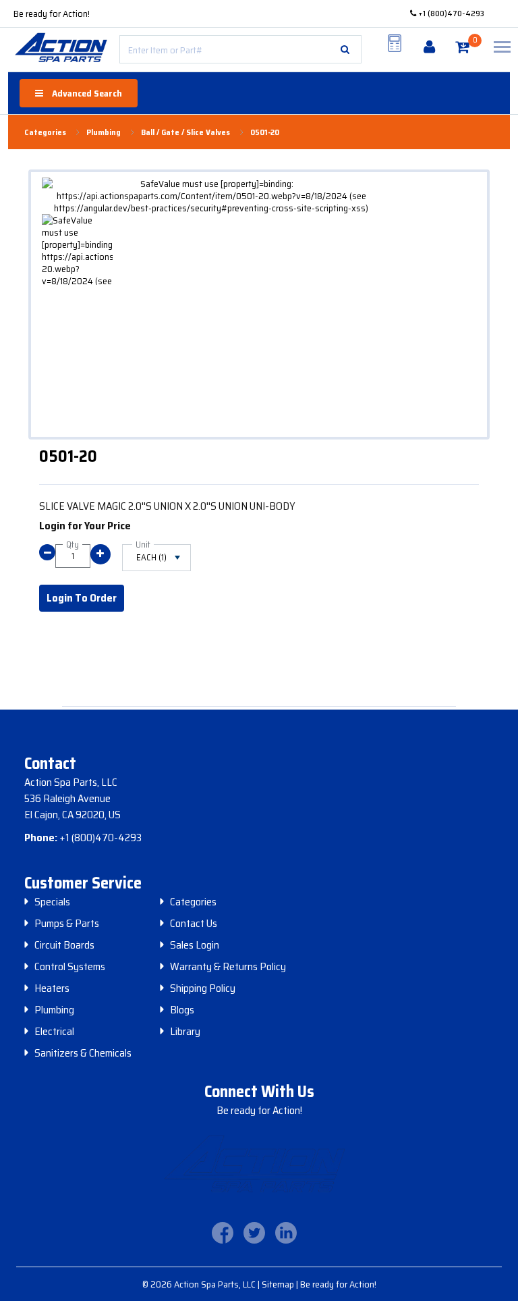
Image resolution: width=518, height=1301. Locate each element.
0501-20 (264, 132)
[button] (345, 49)
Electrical (54, 1032)
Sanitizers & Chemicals (83, 1053)
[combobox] (240, 49)
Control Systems (69, 967)
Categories (193, 902)
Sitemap (279, 1284)
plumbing (103, 132)
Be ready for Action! (51, 13)
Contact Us (193, 923)
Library (185, 1032)
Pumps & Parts (66, 923)
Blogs (182, 1010)
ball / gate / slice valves (185, 132)
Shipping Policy (202, 988)
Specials (52, 902)
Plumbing (54, 1010)
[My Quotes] (394, 43)
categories (45, 132)
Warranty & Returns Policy (228, 967)
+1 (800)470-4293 (450, 13)
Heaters (51, 988)
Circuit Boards (64, 945)
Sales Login (194, 945)
